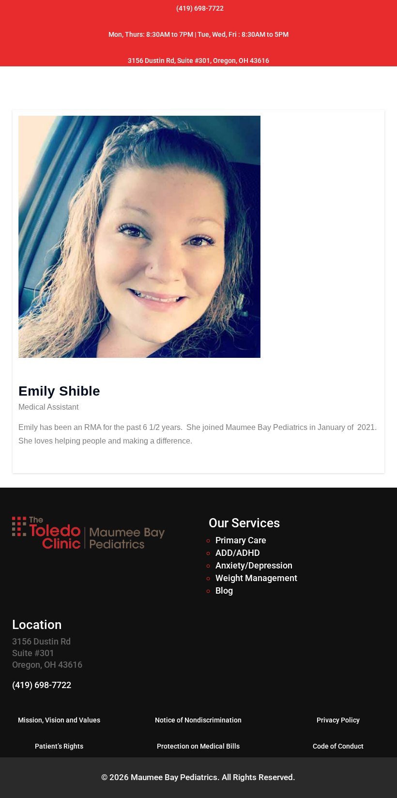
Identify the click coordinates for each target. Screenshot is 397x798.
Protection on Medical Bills (198, 746)
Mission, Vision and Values (59, 720)
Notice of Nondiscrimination (198, 720)
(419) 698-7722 (41, 685)
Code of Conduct (338, 746)
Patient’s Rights (59, 746)
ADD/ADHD (237, 553)
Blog (224, 590)
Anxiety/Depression (253, 565)
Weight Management (256, 578)
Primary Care (240, 540)
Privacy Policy (338, 720)
